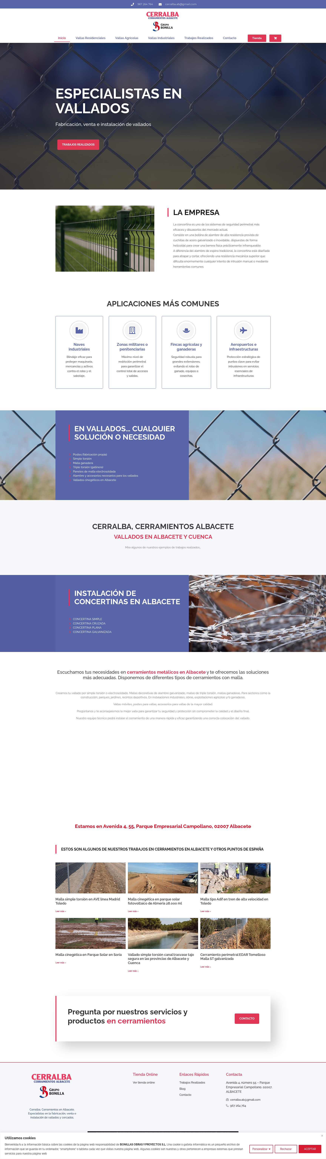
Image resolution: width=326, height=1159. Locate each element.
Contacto (229, 38)
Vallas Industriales (161, 38)
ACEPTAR (310, 1149)
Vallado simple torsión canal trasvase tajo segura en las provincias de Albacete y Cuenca (161, 959)
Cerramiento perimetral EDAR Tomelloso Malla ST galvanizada (232, 957)
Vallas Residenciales (90, 38)
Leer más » (60, 911)
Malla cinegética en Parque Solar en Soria (88, 955)
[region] (163, 1145)
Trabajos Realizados (198, 38)
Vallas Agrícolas (126, 38)
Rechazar (286, 1149)
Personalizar (260, 1149)
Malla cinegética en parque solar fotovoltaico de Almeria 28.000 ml (155, 901)
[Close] (322, 1135)
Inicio (62, 38)
